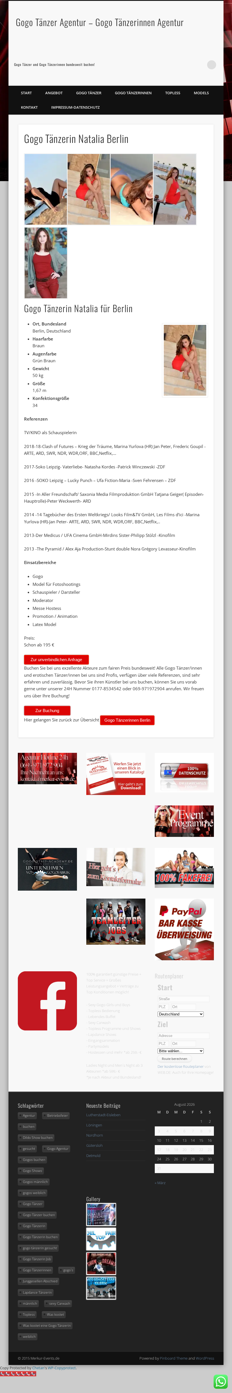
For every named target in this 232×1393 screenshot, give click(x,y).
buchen (29, 1126)
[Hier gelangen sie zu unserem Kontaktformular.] (116, 884)
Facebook (188, 64)
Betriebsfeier (57, 1115)
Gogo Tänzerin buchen (40, 1237)
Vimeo (200, 64)
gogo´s (68, 1270)
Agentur (29, 1115)
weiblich (29, 1336)
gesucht (29, 1148)
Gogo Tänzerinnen (133, 92)
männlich (30, 1303)
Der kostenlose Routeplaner (181, 1066)
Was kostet (55, 1314)
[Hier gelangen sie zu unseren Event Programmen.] (184, 835)
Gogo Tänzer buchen (39, 1214)
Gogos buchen (34, 1159)
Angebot (54, 92)
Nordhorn (94, 1135)
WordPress (205, 1358)
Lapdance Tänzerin (37, 1292)
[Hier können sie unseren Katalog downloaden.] (116, 793)
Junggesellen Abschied (40, 1281)
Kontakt (29, 107)
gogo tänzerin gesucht (40, 1248)
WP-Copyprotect (62, 1367)
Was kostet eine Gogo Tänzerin (47, 1325)
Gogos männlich (35, 1181)
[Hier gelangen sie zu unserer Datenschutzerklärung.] (184, 791)
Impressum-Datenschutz (75, 107)
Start (26, 92)
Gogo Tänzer (88, 92)
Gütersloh (94, 1145)
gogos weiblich (34, 1192)
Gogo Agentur (57, 1148)
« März (160, 1182)
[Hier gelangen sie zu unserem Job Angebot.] (116, 943)
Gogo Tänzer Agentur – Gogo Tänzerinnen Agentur (100, 22)
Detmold (93, 1155)
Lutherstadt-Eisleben (103, 1114)
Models (201, 92)
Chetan (38, 1367)
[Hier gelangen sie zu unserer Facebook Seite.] (47, 1029)
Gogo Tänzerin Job (37, 1259)
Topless (172, 92)
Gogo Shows (32, 1170)
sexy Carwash (59, 1303)
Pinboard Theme (174, 1358)
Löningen (94, 1125)
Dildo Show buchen (38, 1137)
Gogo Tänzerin (34, 1225)
